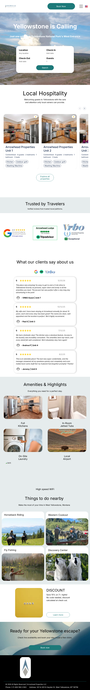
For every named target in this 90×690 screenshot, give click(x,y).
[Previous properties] (80, 108)
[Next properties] (84, 108)
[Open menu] (81, 6)
